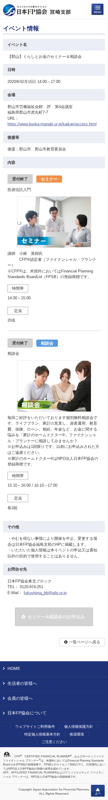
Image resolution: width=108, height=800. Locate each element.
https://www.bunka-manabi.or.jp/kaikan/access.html (52, 124)
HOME (14, 668)
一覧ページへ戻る (84, 642)
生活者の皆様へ (22, 683)
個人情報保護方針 (78, 727)
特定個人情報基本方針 (42, 734)
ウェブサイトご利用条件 (35, 727)
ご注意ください (54, 742)
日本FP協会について (27, 712)
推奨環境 (77, 734)
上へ (98, 790)
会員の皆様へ (20, 698)
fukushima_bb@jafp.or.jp (45, 593)
